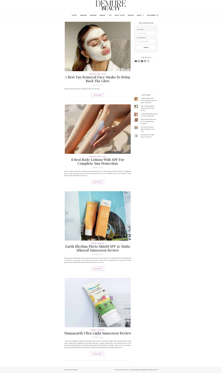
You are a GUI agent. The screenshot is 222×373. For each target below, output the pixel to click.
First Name (140, 29)
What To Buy (120, 15)
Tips (110, 15)
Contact (120, 369)
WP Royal (75, 369)
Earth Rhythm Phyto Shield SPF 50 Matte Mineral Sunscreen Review (97, 248)
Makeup (102, 15)
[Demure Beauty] (111, 5)
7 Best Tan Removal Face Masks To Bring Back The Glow (97, 79)
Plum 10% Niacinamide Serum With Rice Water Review (147, 108)
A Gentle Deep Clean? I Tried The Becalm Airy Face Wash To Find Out (149, 100)
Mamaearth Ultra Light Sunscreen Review (97, 333)
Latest (74, 15)
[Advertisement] (145, 79)
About (139, 15)
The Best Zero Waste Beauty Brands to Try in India (148, 129)
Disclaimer (151, 15)
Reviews (131, 15)
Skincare (83, 15)
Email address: (141, 37)
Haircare (93, 15)
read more (98, 95)
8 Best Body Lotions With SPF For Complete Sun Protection (97, 161)
